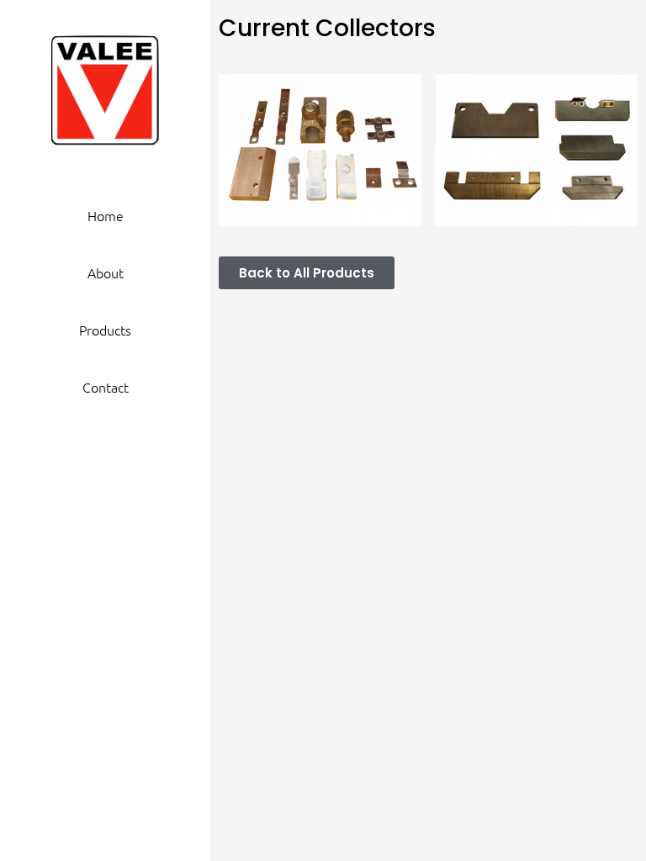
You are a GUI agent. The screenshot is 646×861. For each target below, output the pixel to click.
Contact (105, 387)
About (105, 272)
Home (105, 215)
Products (105, 329)
